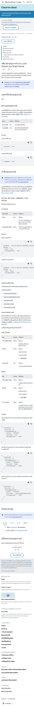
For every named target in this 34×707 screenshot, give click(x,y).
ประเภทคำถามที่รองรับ (23, 182)
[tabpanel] (17, 529)
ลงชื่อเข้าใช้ (29, 2)
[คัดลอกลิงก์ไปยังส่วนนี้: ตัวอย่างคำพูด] (15, 509)
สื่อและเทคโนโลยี (5, 635)
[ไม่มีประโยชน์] (15, 37)
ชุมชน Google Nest (6, 691)
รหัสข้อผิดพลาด (26, 405)
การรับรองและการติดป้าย (7, 655)
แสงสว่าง (3, 625)
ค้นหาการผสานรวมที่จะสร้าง (8, 599)
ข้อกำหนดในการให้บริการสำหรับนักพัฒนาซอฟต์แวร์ (13, 669)
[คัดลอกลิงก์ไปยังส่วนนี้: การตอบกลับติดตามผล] (16, 312)
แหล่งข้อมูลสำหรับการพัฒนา (8, 661)
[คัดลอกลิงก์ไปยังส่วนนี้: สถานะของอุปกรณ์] (19, 106)
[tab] (4, 523)
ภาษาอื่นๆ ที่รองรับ (16, 517)
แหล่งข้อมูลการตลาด (6, 658)
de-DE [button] (5, 523)
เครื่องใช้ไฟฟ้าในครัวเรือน (7, 638)
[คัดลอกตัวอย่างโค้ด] (31, 142)
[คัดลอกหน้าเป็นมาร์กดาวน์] (9, 69)
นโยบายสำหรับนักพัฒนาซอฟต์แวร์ (9, 672)
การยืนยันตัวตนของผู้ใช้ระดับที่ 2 (22, 82)
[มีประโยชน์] (13, 37)
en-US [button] (12, 523)
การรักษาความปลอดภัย (6, 632)
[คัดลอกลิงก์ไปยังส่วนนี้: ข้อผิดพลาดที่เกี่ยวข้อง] (15, 283)
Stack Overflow (6, 688)
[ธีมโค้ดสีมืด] (28, 142)
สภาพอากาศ (4, 629)
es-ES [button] (18, 523)
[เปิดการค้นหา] (24, 2)
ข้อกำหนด (3, 699)
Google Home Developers (7, 33)
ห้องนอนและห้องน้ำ (6, 644)
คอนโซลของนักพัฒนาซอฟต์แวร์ (9, 680)
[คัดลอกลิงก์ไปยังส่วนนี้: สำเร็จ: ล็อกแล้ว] (12, 333)
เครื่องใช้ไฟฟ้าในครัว (6, 641)
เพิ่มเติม (25, 523)
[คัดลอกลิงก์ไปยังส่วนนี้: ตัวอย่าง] (8, 135)
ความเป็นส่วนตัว (11, 699)
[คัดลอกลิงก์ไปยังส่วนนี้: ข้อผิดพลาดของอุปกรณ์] (23, 539)
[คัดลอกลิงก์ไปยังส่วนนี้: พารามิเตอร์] (9, 209)
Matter (3, 579)
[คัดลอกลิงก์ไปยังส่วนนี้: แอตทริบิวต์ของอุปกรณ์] (23, 95)
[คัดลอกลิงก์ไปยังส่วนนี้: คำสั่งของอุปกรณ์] (18, 172)
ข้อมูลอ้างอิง (29, 33)
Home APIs (4, 611)
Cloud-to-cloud (8, 7)
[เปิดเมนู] (3, 2)
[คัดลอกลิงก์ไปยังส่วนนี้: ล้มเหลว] (7, 372)
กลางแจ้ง (3, 647)
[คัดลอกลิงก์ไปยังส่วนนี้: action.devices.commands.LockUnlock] (8, 201)
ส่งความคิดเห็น (8, 41)
